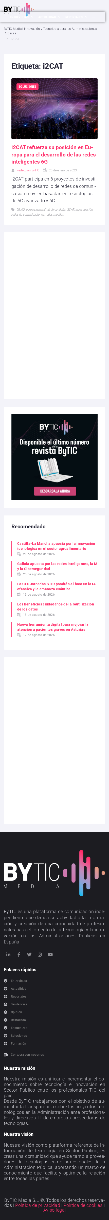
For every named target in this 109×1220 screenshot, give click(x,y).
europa (30, 209)
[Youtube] (50, 954)
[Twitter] (29, 954)
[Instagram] (39, 954)
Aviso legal (54, 1210)
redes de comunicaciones (27, 214)
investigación (84, 209)
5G (18, 209)
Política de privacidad (37, 1205)
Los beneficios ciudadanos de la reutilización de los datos (55, 606)
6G (23, 209)
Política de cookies (83, 1205)
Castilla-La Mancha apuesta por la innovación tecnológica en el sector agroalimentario (56, 546)
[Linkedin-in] (8, 954)
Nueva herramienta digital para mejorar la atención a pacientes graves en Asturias (53, 626)
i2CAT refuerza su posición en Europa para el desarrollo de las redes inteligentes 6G (53, 154)
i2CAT (70, 209)
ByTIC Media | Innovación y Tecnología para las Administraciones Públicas (50, 31)
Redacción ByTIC (27, 170)
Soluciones (28, 86)
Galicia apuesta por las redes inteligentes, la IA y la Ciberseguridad (57, 566)
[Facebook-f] (18, 954)
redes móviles (55, 214)
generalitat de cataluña (50, 209)
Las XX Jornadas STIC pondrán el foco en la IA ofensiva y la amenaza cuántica (56, 586)
